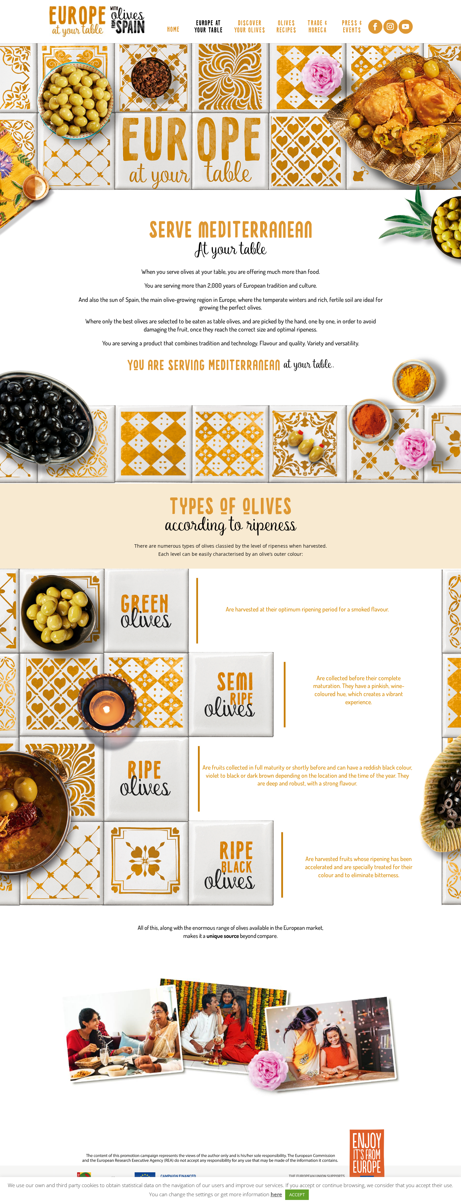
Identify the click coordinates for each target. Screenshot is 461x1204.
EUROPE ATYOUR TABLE (208, 27)
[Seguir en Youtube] (406, 27)
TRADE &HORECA (317, 27)
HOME (173, 30)
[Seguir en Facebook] (375, 27)
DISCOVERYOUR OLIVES (249, 27)
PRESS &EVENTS (352, 27)
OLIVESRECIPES (286, 27)
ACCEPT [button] (297, 1195)
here (276, 1194)
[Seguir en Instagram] (390, 27)
